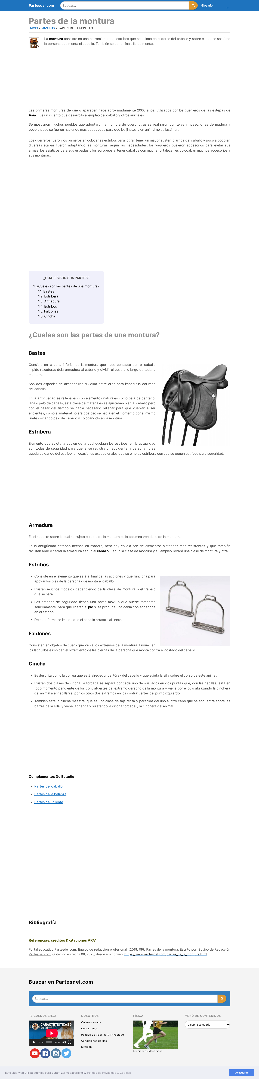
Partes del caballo (48, 786)
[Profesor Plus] (34, 1053)
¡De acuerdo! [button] (241, 1072)
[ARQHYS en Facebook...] (45, 1053)
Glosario (207, 5)
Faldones (48, 311)
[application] (51, 1033)
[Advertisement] (129, 75)
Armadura (49, 301)
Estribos (47, 306)
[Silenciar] (64, 1042)
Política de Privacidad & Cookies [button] (109, 1072)
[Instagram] (56, 1053)
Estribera (48, 296)
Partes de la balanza (50, 794)
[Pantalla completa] (69, 1042)
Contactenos (89, 1028)
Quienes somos (91, 1022)
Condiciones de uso (94, 1040)
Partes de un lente (48, 802)
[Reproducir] (34, 1042)
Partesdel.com (41, 5)
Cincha (46, 316)
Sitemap (86, 1046)
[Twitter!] (66, 1053)
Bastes (46, 291)
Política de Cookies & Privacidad (102, 1034)
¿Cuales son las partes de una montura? (66, 286)
